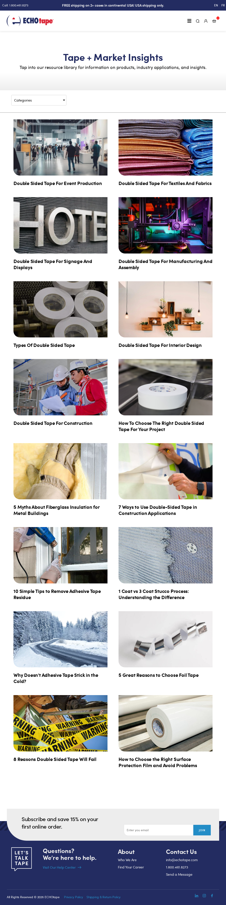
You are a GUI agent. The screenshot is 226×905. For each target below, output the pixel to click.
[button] (189, 21)
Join (202, 830)
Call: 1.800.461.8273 (15, 5)
